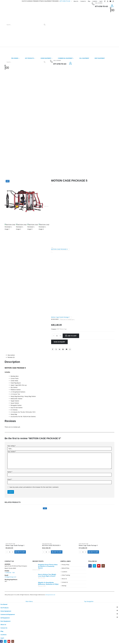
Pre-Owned (14, 58)
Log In (100, 1)
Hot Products (29, 58)
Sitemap (64, 586)
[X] (107, 1)
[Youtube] (110, 1)
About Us (76, 1)
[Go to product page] (23, 524)
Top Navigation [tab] (88, 601)
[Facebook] (105, 1)
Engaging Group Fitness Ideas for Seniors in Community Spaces (48, 566)
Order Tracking (66, 575)
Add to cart (72, 336)
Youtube (98, 566)
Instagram (103, 566)
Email (66, 349)
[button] (1, 599)
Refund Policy (65, 568)
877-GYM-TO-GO (65, 1)
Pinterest (63, 349)
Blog (89, 1)
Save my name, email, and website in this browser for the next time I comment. (34, 487)
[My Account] (112, 5)
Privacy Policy (65, 564)
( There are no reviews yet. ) (67, 319)
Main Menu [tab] (29, 601)
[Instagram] (113, 1)
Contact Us (83, 1)
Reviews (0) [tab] (11, 357)
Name (9, 472)
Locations (94, 1)
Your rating (11, 446)
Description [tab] (11, 355)
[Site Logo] (70, 24)
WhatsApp (69, 349)
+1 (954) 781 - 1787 (10, 572)
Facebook (52, 349)
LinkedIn (59, 349)
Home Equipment (46, 58)
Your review (11, 451)
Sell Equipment (84, 58)
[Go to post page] (35, 566)
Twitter (56, 349)
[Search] (45, 25)
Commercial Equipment (65, 58)
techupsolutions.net (50, 594)
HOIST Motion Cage (62, 329)
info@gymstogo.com (10, 577)
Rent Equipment (100, 58)
